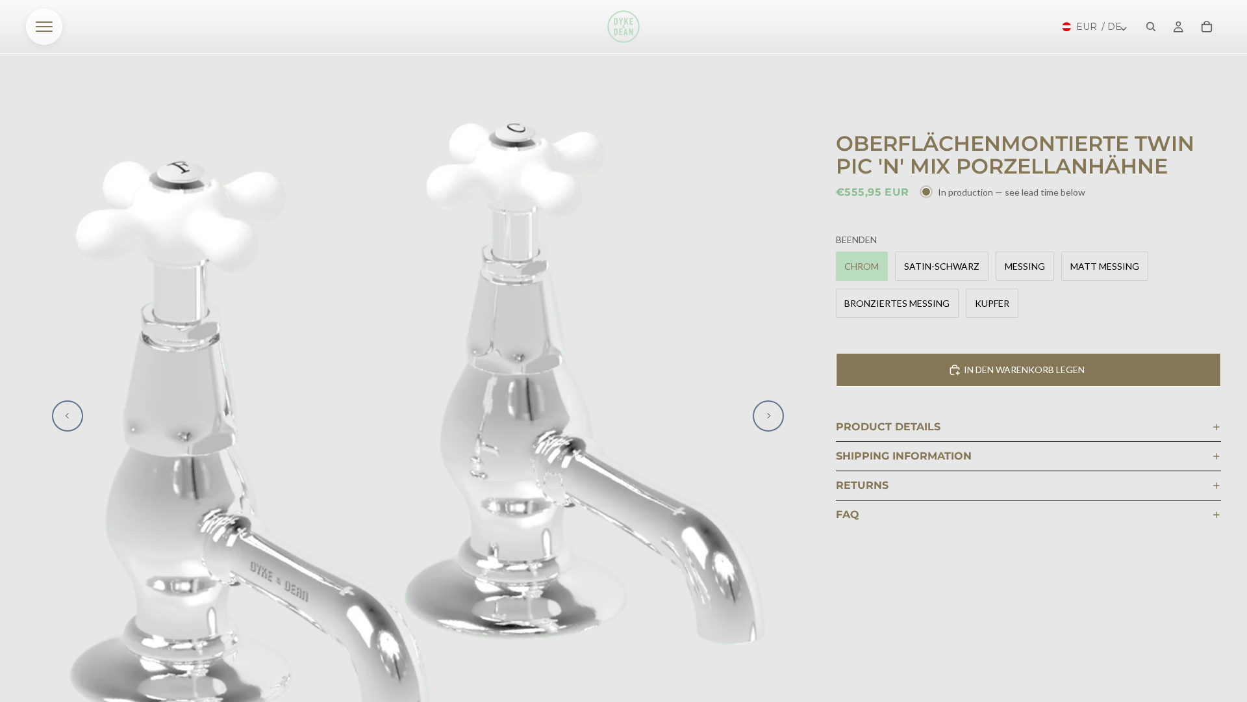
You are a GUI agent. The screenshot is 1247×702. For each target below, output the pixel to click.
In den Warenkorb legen (1024, 369)
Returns (862, 485)
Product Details (888, 427)
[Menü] (44, 26)
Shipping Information (904, 456)
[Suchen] (1151, 26)
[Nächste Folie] (768, 416)
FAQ (847, 514)
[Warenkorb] (1206, 26)
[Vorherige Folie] (67, 416)
